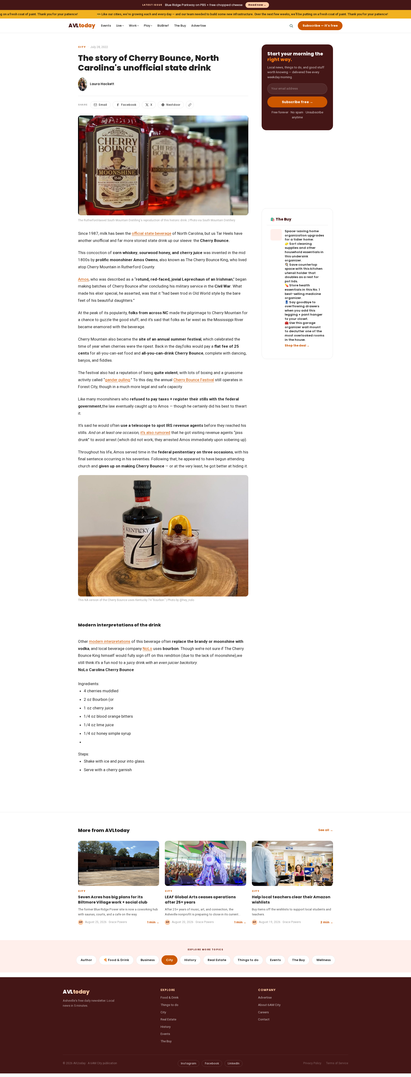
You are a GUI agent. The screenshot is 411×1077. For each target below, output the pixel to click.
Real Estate (217, 960)
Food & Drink (170, 997)
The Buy (180, 26)
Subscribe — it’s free (320, 25)
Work (134, 26)
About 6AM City (269, 1005)
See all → (325, 830)
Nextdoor (173, 105)
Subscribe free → (297, 102)
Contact (263, 1019)
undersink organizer (296, 258)
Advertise (198, 26)
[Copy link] (190, 105)
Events (106, 26)
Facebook (128, 105)
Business (148, 960)
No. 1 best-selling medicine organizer (303, 293)
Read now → (257, 5)
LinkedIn (234, 1063)
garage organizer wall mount (303, 325)
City (82, 47)
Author (86, 960)
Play (148, 26)
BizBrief (163, 26)
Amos (83, 279)
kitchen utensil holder (304, 271)
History (190, 960)
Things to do (248, 960)
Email (103, 105)
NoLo (147, 648)
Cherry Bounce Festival (193, 379)
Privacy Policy (312, 1063)
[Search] (291, 25)
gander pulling (117, 379)
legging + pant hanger (304, 315)
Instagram (188, 1063)
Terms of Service (337, 1063)
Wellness (323, 960)
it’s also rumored (155, 432)
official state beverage (151, 233)
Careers (263, 1012)
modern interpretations (109, 641)
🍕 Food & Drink (116, 960)
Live (120, 26)
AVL (81, 25)
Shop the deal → (297, 345)
